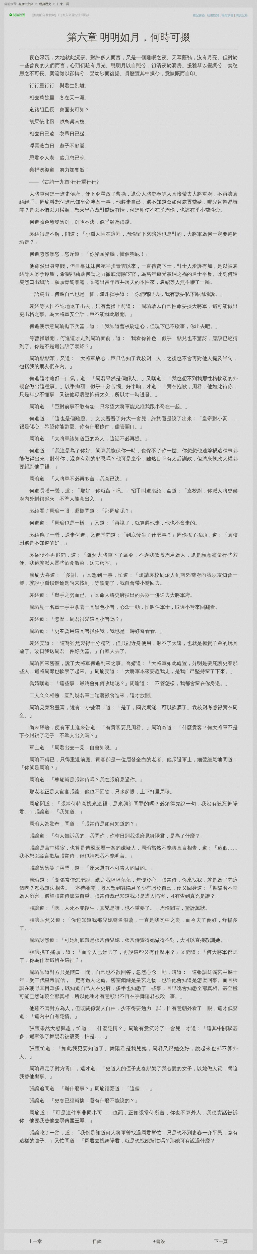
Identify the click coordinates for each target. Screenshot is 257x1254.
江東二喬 (63, 4)
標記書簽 (199, 15)
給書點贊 (213, 15)
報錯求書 (227, 15)
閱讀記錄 (242, 15)
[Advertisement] (128, 1184)
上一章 (35, 1241)
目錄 (97, 1241)
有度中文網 (25, 4)
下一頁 (221, 1241)
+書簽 (159, 1241)
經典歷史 (45, 4)
